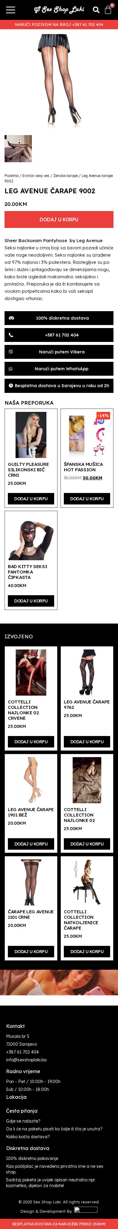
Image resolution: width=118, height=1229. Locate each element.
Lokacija (16, 1097)
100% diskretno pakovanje (32, 1158)
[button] (96, 10)
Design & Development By (47, 1211)
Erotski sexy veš (35, 175)
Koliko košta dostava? (28, 1136)
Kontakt (15, 1026)
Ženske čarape (65, 175)
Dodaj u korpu (59, 219)
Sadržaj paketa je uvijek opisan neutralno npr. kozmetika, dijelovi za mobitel (50, 1182)
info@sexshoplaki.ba (26, 1060)
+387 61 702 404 (22, 1052)
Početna (11, 175)
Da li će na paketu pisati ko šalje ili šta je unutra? (54, 1129)
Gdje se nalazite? (23, 1121)
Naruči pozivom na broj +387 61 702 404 (59, 24)
